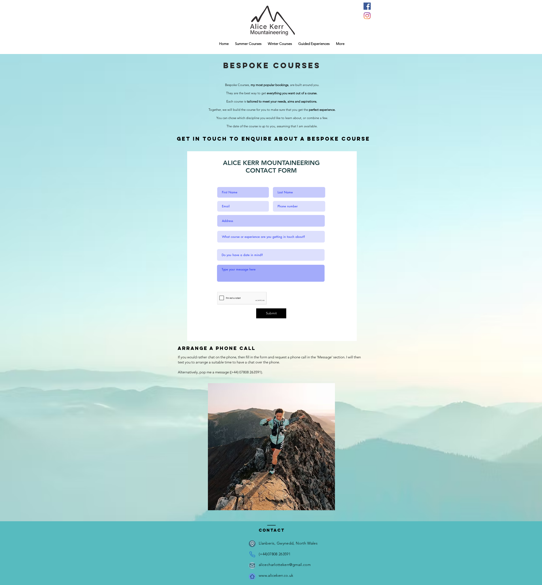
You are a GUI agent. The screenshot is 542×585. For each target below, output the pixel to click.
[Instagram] (367, 15)
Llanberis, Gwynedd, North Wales (288, 543)
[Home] (252, 576)
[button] (280, 43)
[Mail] (252, 565)
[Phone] (252, 554)
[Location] (252, 543)
